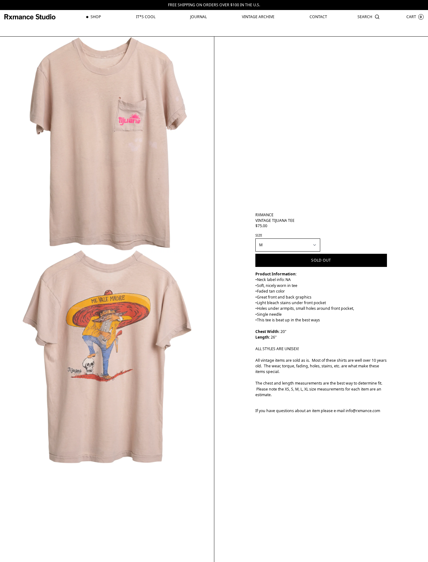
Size (258, 235)
